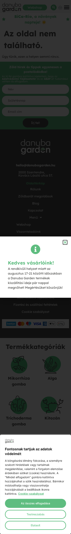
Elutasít (35, 525)
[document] (35, 267)
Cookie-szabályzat (31, 493)
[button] (65, 242)
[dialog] (35, 484)
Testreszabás (36, 514)
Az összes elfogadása (35, 503)
